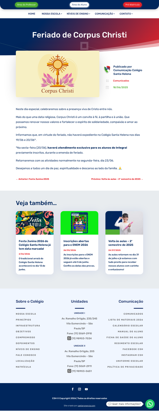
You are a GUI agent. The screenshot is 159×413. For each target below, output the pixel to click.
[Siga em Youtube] (86, 389)
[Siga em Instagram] (79, 389)
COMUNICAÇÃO (104, 13)
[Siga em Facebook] (72, 389)
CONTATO (125, 13)
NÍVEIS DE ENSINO (77, 13)
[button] (150, 404)
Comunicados (121, 80)
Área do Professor (26, 4)
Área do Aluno (79, 4)
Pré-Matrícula (132, 4)
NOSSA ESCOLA (51, 13)
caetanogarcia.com (86, 405)
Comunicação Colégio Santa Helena (127, 71)
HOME (31, 13)
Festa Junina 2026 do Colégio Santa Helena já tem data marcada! (35, 244)
